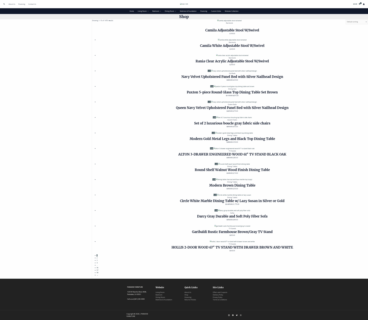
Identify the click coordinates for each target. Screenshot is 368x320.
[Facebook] (233, 315)
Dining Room (169, 11)
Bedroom (155, 11)
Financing (21, 4)
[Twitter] (237, 315)
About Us (12, 4)
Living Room (142, 11)
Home (132, 11)
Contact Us (32, 4)
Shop (186, 295)
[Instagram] (241, 315)
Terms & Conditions (220, 300)
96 (97, 268)
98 (97, 273)
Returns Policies (190, 300)
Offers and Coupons (220, 292)
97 (97, 270)
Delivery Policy (218, 295)
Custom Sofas (216, 11)
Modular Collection (231, 11)
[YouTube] (229, 315)
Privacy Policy (217, 297)
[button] (4, 4)
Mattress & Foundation (188, 11)
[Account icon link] (364, 4)
